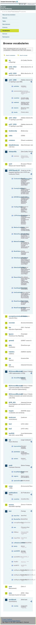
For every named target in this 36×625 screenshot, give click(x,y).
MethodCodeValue (17, 241)
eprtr (10, 164)
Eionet (9, 11)
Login (22, 4)
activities (16, 86)
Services (4, 33)
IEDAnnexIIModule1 (15, 371)
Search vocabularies (10, 55)
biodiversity (13, 131)
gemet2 (11, 340)
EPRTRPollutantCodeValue (17, 197)
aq (10, 60)
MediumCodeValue (17, 227)
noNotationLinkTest (17, 542)
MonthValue (17, 251)
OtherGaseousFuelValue (17, 257)
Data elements (6, 24)
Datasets (4, 18)
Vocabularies (6, 30)
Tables (4, 21)
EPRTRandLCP (14, 170)
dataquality (13, 151)
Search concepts (23, 55)
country (16, 606)
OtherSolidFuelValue (17, 267)
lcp (10, 440)
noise (11, 486)
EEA (10, 1)
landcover (12, 417)
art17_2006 (12, 80)
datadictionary (14, 145)
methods (16, 102)
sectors (16, 458)
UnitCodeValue (17, 292)
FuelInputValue (17, 207)
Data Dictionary (15, 11)
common (12, 140)
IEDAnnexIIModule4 (15, 394)
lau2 (10, 428)
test (10, 511)
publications (13, 492)
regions (16, 476)
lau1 (10, 424)
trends (15, 112)
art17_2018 (12, 124)
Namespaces (5, 37)
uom (10, 586)
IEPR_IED (12, 402)
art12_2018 (12, 73)
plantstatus (17, 451)
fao (10, 327)
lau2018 (11, 433)
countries (16, 98)
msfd (10, 465)
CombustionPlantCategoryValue (17, 178)
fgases (11, 334)
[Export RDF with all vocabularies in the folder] (31, 82)
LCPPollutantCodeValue (17, 215)
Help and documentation (8, 14)
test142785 (17, 551)
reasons (16, 108)
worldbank (12, 599)
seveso (11, 504)
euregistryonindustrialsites (15, 316)
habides (11, 352)
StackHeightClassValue (17, 288)
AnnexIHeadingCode (17, 377)
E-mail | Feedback (7, 619)
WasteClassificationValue (17, 301)
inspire (11, 411)
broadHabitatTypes (17, 471)
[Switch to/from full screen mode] (25, 4)
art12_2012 (12, 67)
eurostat (12, 323)
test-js (15, 546)
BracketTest (17, 519)
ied (10, 365)
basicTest (16, 515)
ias (10, 358)
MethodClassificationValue (17, 234)
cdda (10, 135)
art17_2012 (12, 118)
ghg (10, 345)
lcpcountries (17, 446)
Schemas (4, 27)
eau (15, 527)
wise (10, 593)
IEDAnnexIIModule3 (15, 386)
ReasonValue (17, 277)
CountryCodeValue (17, 188)
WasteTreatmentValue (17, 307)
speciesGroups (17, 480)
